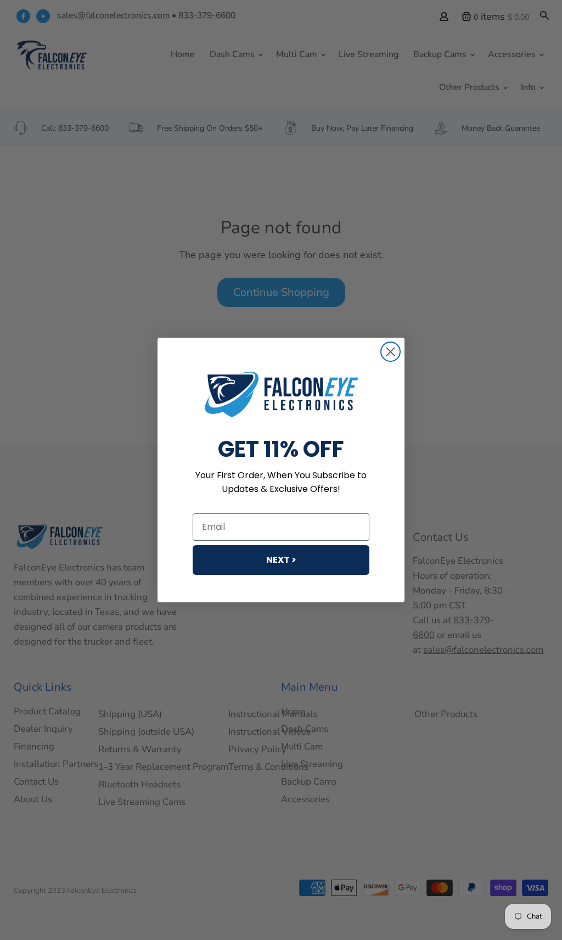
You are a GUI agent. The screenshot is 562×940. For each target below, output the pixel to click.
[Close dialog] (390, 351)
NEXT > (281, 559)
